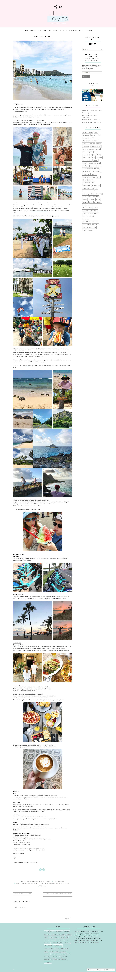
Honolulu (42, 881)
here (37, 862)
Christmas (86, 146)
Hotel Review (87, 177)
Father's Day (86, 157)
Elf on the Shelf (87, 154)
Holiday (96, 168)
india (93, 177)
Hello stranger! (86, 113)
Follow (86, 76)
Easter (96, 152)
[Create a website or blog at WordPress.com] (13, 969)
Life (96, 188)
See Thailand (98, 202)
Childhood (92, 143)
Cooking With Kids (94, 149)
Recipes (85, 202)
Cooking (85, 149)
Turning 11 (86, 219)
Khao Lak (91, 180)
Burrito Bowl (86, 140)
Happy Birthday (87, 160)
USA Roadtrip (87, 224)
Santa (90, 202)
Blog (99, 135)
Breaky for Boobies (88, 138)
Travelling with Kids (51, 883)
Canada (85, 143)
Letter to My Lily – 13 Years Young (91, 119)
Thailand (95, 208)
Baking (91, 132)
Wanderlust (92, 227)
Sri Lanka (89, 205)
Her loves (85, 166)
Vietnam (85, 227)
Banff (96, 132)
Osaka (89, 196)
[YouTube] (95, 44)
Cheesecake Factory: (19, 645)
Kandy (84, 180)
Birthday (93, 135)
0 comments (43, 886)
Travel (48, 881)
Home (26, 30)
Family (99, 154)
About (81, 30)
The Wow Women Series (90, 210)
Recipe (98, 199)
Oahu (42, 883)
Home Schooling (96, 171)
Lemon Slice (86, 185)
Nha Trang (86, 194)
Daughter (89, 152)
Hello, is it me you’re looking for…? (91, 122)
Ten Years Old (87, 208)
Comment (66, 918)
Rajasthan (91, 199)
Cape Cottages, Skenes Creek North (92, 110)
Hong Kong (86, 174)
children (98, 143)
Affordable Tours (28, 216)
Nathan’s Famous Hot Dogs (38, 210)
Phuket (85, 199)
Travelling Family (93, 213)
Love (84, 191)
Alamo (27, 365)
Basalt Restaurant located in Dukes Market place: (28, 694)
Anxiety (85, 132)
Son (84, 205)
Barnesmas (86, 135)
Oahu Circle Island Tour (23, 893)
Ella (95, 154)
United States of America (90, 222)
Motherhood (91, 191)
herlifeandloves (59, 881)
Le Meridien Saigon (88, 182)
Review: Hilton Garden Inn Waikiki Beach (58, 893)
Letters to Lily (96, 185)
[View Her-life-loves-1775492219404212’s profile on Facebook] (90, 44)
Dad (84, 152)
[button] (32, 146)
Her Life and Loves (94, 163)
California (95, 140)
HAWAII (23, 881)
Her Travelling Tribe (56, 30)
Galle (93, 157)
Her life (85, 163)
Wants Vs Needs (87, 230)
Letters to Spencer (88, 188)
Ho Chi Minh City (88, 168)
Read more (96, 942)
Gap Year (99, 157)
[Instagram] (92, 44)
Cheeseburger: (17, 685)
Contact (89, 30)
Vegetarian (95, 224)
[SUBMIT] (102, 49)
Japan (98, 177)
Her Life (33, 30)
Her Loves (42, 30)
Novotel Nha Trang (96, 194)
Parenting (96, 196)
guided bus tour (49, 349)
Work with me (71, 30)
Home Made (86, 171)
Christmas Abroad (95, 146)
